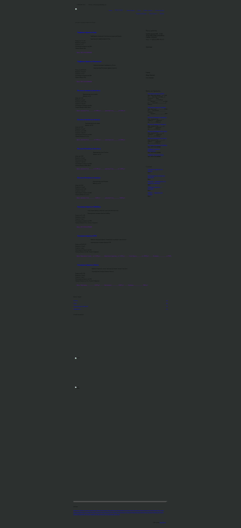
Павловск (75, 514)
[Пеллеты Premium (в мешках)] (83, 182)
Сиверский (93, 514)
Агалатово (82, 510)
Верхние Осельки (149, 510)
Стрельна (98, 514)
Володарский (161, 510)
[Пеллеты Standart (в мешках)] (79, 123)
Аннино (94, 510)
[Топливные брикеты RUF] (82, 240)
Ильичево (129, 512)
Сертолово (88, 514)
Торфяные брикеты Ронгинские (89, 61)
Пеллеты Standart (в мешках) (88, 120)
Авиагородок (76, 510)
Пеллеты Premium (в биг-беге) (89, 149)
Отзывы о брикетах (148, 10)
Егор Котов (163, 522)
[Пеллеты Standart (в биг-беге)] (78, 94)
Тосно (105, 514)
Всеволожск (76, 512)
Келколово (138, 512)
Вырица (89, 512)
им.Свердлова (117, 514)
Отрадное (161, 512)
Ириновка (134, 512)
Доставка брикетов (160, 10)
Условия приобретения (141, 13)
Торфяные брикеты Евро (86, 32)
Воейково (155, 510)
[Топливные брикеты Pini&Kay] (80, 211)
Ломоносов (150, 512)
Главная (110, 10)
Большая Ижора (121, 510)
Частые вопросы (153, 13)
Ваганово (138, 510)
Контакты (162, 13)
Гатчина (93, 512)
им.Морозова (110, 514)
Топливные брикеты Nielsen (88, 265)
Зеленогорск (124, 512)
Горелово (97, 512)
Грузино (110, 512)
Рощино (83, 514)
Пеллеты (120, 300)
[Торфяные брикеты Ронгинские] (83, 65)
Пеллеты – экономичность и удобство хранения (157, 182)
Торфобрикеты (120, 309)
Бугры (134, 510)
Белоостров (114, 510)
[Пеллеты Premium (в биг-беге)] (83, 152)
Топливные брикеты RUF (87, 236)
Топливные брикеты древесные (120, 306)
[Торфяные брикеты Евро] (81, 36)
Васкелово (142, 510)
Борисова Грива (128, 510)
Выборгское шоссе (83, 512)
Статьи (139, 10)
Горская (101, 512)
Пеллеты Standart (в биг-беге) (88, 90)
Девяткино (115, 512)
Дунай (119, 512)
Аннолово (99, 510)
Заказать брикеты (130, 10)
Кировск (146, 512)
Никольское (156, 512)
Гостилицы (106, 512)
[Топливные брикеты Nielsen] (82, 269)
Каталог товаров (119, 10)
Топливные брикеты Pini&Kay (89, 207)
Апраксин (110, 510)
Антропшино (104, 510)
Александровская (88, 510)
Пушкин (80, 514)
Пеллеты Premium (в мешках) (88, 178)
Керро (142, 512)
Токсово (102, 514)
